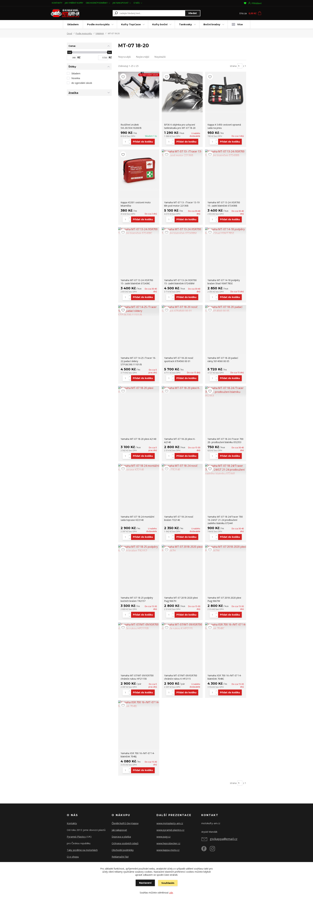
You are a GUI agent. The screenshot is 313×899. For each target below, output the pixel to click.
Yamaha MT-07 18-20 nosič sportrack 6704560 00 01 (178, 359)
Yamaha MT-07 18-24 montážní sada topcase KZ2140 (137, 518)
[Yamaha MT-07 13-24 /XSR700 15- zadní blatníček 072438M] (182, 231)
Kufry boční (159, 24)
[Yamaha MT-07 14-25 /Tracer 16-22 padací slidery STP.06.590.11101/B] (138, 311)
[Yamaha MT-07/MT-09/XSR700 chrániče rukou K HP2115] (182, 626)
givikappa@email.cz (223, 839)
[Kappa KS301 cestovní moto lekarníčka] (138, 170)
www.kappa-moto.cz (167, 850)
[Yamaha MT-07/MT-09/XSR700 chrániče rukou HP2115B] (138, 626)
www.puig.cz (163, 836)
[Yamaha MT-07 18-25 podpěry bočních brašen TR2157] (138, 549)
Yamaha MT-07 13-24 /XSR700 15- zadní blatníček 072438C (137, 282)
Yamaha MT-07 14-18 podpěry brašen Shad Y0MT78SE (224, 282)
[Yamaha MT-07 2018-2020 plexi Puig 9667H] (182, 549)
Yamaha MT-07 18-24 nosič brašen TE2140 (178, 518)
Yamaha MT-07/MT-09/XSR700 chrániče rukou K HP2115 (180, 677)
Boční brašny (211, 24)
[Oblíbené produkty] (245, 3)
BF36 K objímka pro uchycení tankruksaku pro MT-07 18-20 (179, 126)
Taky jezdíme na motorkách (82, 850)
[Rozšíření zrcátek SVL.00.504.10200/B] (138, 85)
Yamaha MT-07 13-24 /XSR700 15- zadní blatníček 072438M (180, 282)
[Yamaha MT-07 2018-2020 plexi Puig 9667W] (225, 549)
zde (171, 892)
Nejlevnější (142, 56)
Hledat (192, 13)
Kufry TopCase (131, 24)
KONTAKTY (57, 2)
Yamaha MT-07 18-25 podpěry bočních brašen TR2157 (137, 599)
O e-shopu (73, 856)
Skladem (73, 24)
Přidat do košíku (143, 141)
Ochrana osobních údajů (125, 843)
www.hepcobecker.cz (168, 843)
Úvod (69, 33)
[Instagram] (214, 850)
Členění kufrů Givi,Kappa (125, 823)
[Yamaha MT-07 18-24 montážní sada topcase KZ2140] (138, 468)
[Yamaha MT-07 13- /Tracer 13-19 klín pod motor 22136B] (182, 153)
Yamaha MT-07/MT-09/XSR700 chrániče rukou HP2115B (137, 677)
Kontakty (72, 823)
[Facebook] (205, 850)
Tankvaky (185, 24)
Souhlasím (167, 883)
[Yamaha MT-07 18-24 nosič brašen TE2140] (182, 468)
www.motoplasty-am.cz (169, 823)
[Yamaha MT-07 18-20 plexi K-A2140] (182, 390)
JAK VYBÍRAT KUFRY (74, 2)
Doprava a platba (121, 836)
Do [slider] (109, 52)
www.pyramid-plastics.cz (170, 830)
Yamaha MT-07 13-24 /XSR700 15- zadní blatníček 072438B (224, 204)
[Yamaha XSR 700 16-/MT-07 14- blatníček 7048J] (138, 704)
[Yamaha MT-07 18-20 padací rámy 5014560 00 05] (225, 309)
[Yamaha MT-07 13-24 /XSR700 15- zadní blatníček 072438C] (138, 231)
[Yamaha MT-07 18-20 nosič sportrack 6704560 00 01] (182, 309)
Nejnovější (124, 56)
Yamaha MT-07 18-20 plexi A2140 (138, 438)
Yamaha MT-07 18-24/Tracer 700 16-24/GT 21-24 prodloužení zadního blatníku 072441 (225, 520)
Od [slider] (69, 52)
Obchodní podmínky (123, 850)
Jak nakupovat (119, 830)
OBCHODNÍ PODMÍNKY (97, 2)
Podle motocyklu (98, 24)
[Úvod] (70, 13)
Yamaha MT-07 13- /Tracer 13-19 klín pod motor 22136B (182, 204)
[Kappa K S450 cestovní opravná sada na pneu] (225, 92)
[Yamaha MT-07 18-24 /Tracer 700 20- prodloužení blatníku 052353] (225, 392)
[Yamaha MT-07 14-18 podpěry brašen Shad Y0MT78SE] (225, 231)
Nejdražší (160, 56)
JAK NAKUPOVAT (120, 2)
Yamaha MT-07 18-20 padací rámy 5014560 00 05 (223, 359)
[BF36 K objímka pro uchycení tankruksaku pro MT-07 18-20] (182, 92)
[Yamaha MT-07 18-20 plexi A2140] (138, 390)
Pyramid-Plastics (76, 836)
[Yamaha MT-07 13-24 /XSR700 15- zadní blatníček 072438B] (225, 153)
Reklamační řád (120, 856)
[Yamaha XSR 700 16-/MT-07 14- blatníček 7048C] (225, 626)
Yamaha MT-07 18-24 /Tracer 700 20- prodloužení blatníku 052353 (225, 440)
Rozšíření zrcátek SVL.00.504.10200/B (131, 126)
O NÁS (137, 2)
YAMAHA (100, 33)
